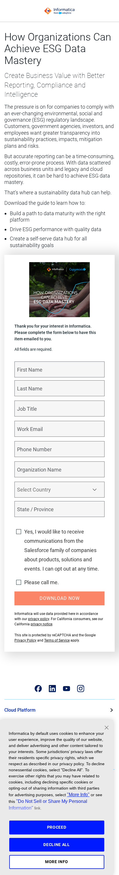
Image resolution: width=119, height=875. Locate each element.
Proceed (56, 827)
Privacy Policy (25, 640)
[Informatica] (59, 11)
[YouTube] (66, 688)
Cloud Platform (20, 710)
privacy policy (38, 619)
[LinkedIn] (52, 688)
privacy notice (41, 624)
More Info (56, 861)
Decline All (56, 844)
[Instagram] (80, 688)
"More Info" (78, 794)
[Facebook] (38, 688)
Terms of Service (57, 640)
